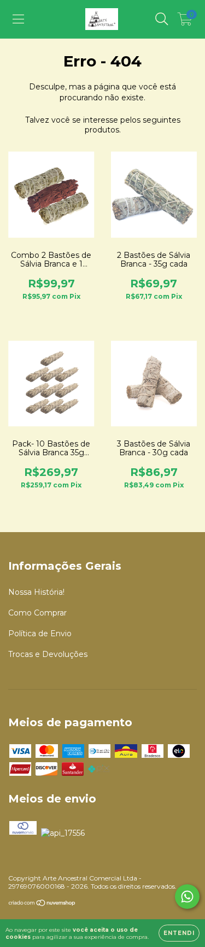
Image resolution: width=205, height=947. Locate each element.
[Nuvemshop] (42, 904)
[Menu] (18, 19)
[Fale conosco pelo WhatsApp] (187, 896)
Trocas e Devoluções (47, 654)
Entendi (179, 933)
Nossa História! (36, 592)
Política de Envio (40, 633)
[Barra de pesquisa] (162, 19)
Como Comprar (37, 613)
